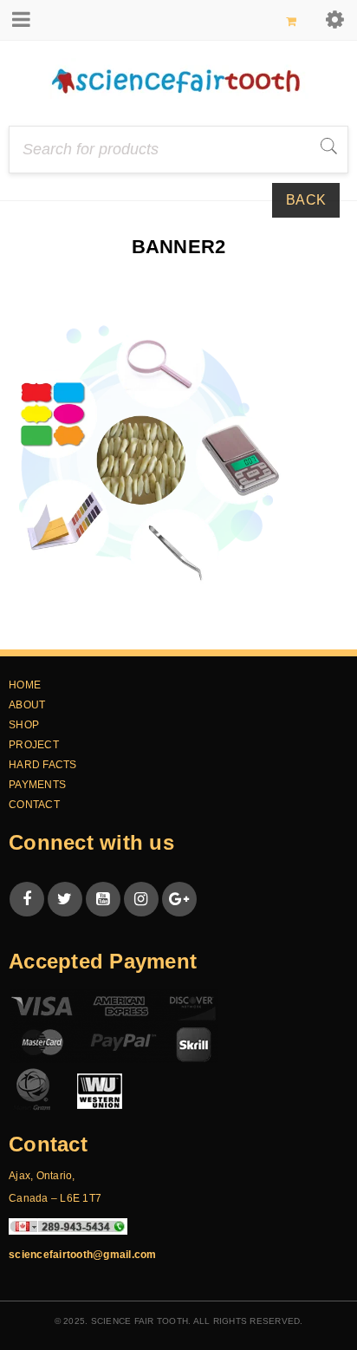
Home (104, 274)
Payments (37, 785)
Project (34, 745)
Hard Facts (43, 765)
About (27, 705)
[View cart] (291, 21)
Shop (24, 725)
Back (306, 199)
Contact (34, 805)
